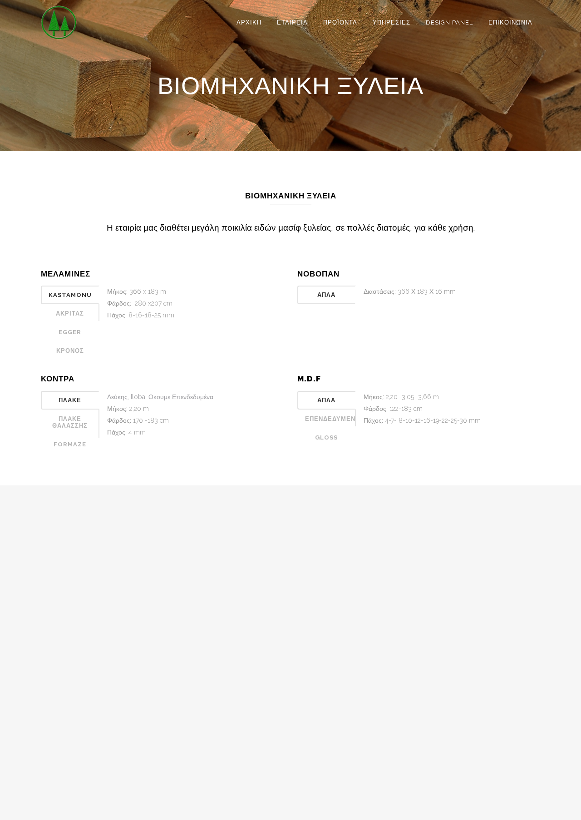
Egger (70, 332)
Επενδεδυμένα (330, 418)
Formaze (70, 444)
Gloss (326, 437)
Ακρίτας (70, 313)
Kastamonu (70, 294)
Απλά (326, 294)
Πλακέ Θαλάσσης (70, 422)
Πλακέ (70, 400)
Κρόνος (70, 350)
